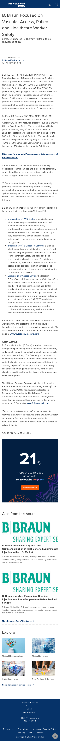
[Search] (56, 4)
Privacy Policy (23, 729)
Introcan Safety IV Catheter (21, 218)
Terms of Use (8, 729)
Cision (35, 736)
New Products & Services (43, 679)
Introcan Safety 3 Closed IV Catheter (26, 245)
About (29, 709)
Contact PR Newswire (30, 703)
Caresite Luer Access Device (22, 275)
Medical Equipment (40, 656)
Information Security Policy (44, 729)
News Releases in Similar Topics (16, 684)
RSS (30, 732)
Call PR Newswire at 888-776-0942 (30, 719)
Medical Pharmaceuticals (12, 656)
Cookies (39, 732)
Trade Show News (10, 679)
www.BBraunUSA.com (38, 403)
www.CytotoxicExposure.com (24, 333)
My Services (28, 712)
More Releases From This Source (17, 621)
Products (29, 706)
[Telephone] (49, 4)
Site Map (21, 732)
